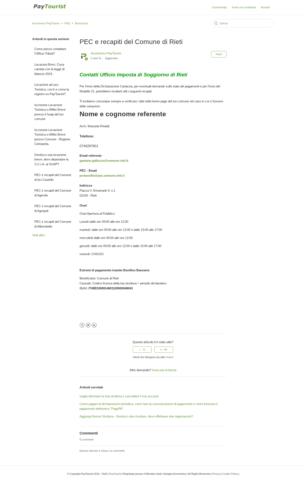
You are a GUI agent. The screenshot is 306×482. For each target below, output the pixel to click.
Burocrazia (81, 23)
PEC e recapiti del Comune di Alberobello (52, 224)
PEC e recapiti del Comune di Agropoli (52, 208)
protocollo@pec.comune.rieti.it (102, 175)
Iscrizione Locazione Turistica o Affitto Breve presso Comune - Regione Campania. (52, 137)
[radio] (142, 349)
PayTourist (115, 473)
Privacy (216, 473)
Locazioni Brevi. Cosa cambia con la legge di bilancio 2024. (49, 69)
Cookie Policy (230, 473)
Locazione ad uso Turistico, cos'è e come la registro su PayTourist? (51, 89)
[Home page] (49, 11)
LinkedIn (94, 325)
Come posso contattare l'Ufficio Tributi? (50, 51)
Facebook (82, 325)
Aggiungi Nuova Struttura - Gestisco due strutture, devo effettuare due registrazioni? (136, 416)
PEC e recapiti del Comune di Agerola (52, 193)
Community (219, 7)
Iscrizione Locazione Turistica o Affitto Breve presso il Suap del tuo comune (50, 112)
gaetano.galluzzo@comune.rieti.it (104, 160)
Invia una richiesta (244, 7)
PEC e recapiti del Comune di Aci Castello (52, 177)
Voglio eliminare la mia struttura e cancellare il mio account (119, 396)
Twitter (88, 325)
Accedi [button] (265, 7)
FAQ (67, 23)
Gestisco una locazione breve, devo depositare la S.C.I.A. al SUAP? (51, 159)
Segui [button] (218, 54)
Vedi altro (38, 235)
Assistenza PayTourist (46, 23)
